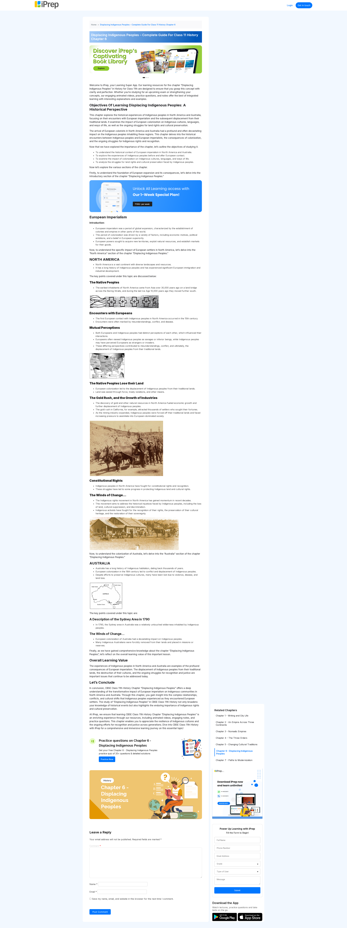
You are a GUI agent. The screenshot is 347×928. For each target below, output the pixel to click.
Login (290, 5)
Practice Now (107, 759)
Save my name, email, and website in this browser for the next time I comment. (132, 898)
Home (94, 24)
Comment (95, 846)
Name (93, 884)
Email (93, 891)
